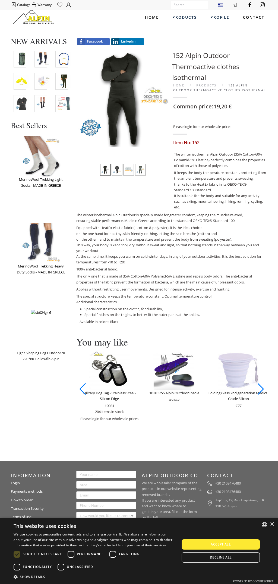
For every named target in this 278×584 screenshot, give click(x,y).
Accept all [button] (221, 544)
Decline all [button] (221, 557)
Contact (253, 17)
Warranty (44, 4)
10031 (108, 405)
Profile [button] (219, 17)
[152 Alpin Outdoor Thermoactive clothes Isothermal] (123, 99)
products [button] (184, 17)
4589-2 (172, 400)
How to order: (22, 500)
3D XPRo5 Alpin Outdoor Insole (172, 393)
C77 (237, 405)
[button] (82, 389)
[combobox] (264, 524)
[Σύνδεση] (234, 5)
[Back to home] (33, 17)
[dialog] (139, 551)
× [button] (272, 524)
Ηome (152, 17)
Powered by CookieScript (253, 581)
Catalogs (23, 4)
